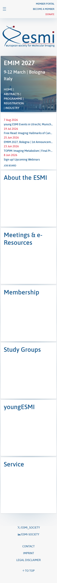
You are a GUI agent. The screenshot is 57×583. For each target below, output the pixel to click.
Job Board (10, 165)
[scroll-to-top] (28, 570)
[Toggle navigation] (4, 9)
